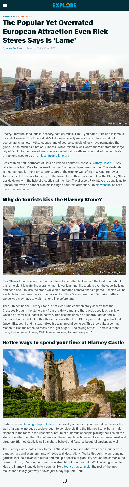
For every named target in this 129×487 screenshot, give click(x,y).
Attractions (25, 16)
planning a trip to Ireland (39, 424)
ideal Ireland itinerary (55, 156)
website (105, 185)
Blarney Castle (101, 163)
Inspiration (9, 16)
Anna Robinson (14, 48)
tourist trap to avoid (77, 466)
